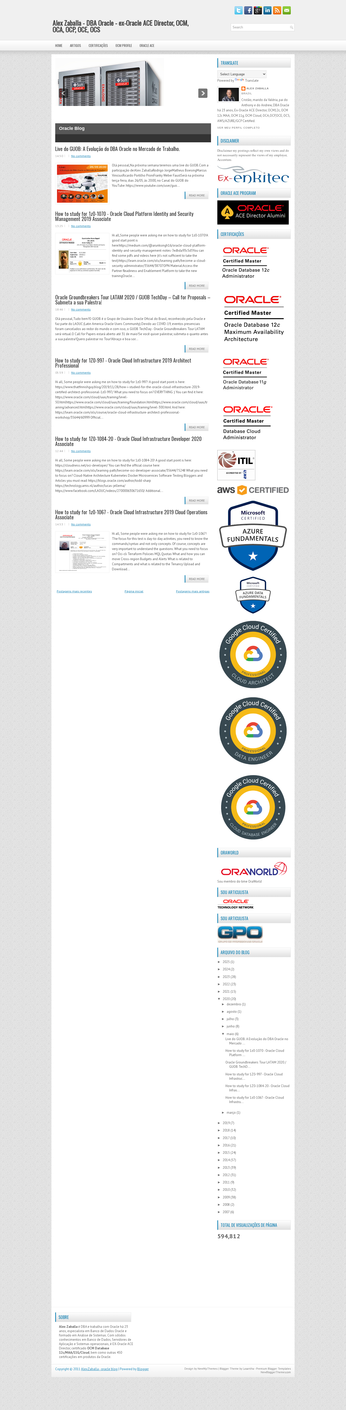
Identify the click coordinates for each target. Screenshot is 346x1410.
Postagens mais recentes (74, 591)
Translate (252, 80)
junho (231, 1026)
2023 (226, 977)
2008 (226, 1204)
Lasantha (248, 1368)
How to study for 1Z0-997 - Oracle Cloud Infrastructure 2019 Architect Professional (123, 363)
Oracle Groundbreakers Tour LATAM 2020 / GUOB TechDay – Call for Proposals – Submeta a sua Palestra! (132, 300)
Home (58, 45)
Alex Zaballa (257, 88)
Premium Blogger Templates (273, 1368)
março (232, 1112)
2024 (226, 969)
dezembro (234, 1004)
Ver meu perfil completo (238, 127)
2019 (226, 1123)
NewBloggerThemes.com (276, 1372)
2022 (226, 984)
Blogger (143, 1369)
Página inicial (134, 591)
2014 (226, 1160)
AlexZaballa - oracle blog (99, 1369)
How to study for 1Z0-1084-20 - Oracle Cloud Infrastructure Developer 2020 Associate (128, 441)
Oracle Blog (72, 128)
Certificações (98, 45)
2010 (226, 1190)
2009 (226, 1197)
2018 (226, 1130)
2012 (226, 1175)
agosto (232, 1011)
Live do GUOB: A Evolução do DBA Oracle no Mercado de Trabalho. (117, 148)
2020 (226, 999)
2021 (226, 991)
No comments (81, 156)
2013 (226, 1167)
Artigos (75, 45)
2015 (226, 1152)
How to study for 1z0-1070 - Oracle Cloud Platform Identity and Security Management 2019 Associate (124, 216)
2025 (226, 962)
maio (231, 1034)
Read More (197, 195)
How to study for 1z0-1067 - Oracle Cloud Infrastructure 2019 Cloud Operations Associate (131, 514)
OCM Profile (124, 45)
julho (231, 1019)
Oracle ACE (147, 45)
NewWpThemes (207, 1368)
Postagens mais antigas (192, 591)
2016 (226, 1145)
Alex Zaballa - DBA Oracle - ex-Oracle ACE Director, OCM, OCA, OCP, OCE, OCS (121, 26)
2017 (226, 1138)
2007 (226, 1212)
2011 (226, 1182)
